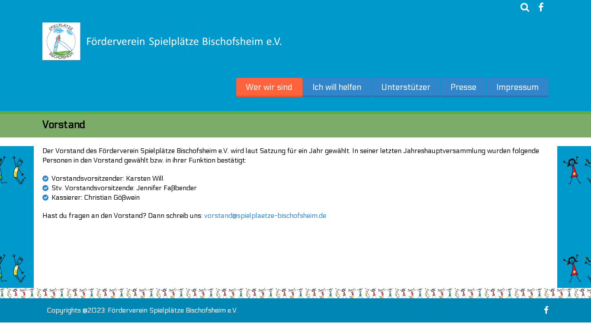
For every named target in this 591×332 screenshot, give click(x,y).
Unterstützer (405, 87)
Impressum (517, 87)
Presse (463, 87)
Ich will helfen (336, 87)
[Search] (525, 7)
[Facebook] (541, 7)
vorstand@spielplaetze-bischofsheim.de (265, 215)
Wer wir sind (269, 87)
